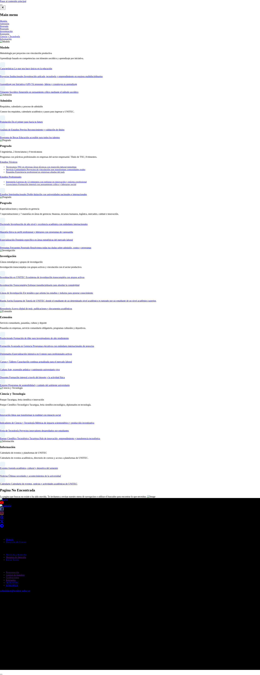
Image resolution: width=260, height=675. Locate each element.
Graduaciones (12, 577)
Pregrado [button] (4, 26)
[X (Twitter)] (2, 522)
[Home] (4, 499)
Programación (12, 572)
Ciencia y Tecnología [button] (10, 36)
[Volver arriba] (1, 674)
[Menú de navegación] (1, 4)
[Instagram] (2, 514)
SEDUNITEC (12, 582)
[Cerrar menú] (2, 7)
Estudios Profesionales (10, 177)
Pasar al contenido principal (13, 1)
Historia (9, 539)
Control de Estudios (15, 575)
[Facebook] (2, 510)
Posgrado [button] (4, 29)
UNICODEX (12, 585)
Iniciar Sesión (12, 560)
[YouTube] (130, 502)
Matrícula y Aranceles (16, 554)
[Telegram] (2, 526)
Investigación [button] (6, 31)
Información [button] (6, 39)
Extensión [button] (4, 34)
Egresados (11, 580)
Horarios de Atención (16, 557)
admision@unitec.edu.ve (15, 590)
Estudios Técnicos (8, 162)
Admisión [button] (4, 23)
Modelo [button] (3, 21)
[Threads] (2, 518)
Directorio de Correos (16, 542)
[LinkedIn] (5, 505)
